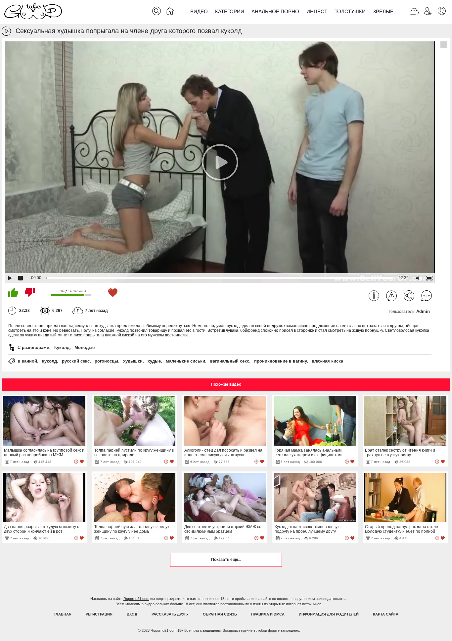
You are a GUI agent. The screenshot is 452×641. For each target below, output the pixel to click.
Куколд (61, 347)
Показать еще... (226, 559)
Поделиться (409, 295)
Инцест (316, 11)
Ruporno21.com (136, 599)
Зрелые (383, 11)
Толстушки (350, 11)
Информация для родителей (329, 614)
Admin (423, 311)
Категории (229, 11)
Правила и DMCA (268, 614)
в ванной (27, 361)
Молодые (84, 347)
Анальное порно (275, 11)
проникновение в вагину (280, 361)
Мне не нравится (30, 292)
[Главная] (170, 12)
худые (154, 361)
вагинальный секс (229, 361)
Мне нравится (13, 292)
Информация (374, 295)
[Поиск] (156, 11)
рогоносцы (106, 361)
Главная (62, 614)
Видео (199, 11)
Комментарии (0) (426, 295)
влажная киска (327, 361)
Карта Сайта (385, 614)
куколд (49, 361)
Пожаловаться (391, 295)
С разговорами (33, 347)
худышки (133, 361)
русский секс (76, 361)
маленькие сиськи (185, 361)
